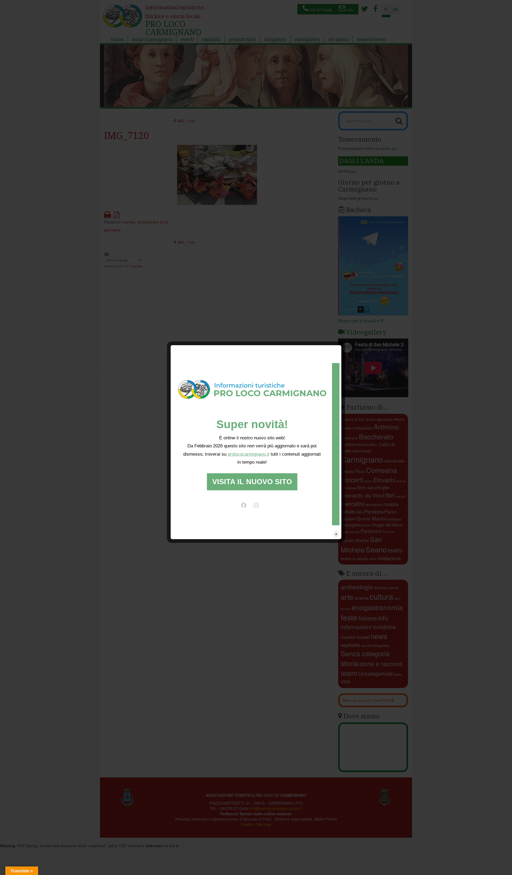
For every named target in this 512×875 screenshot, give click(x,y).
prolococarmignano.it (248, 454)
